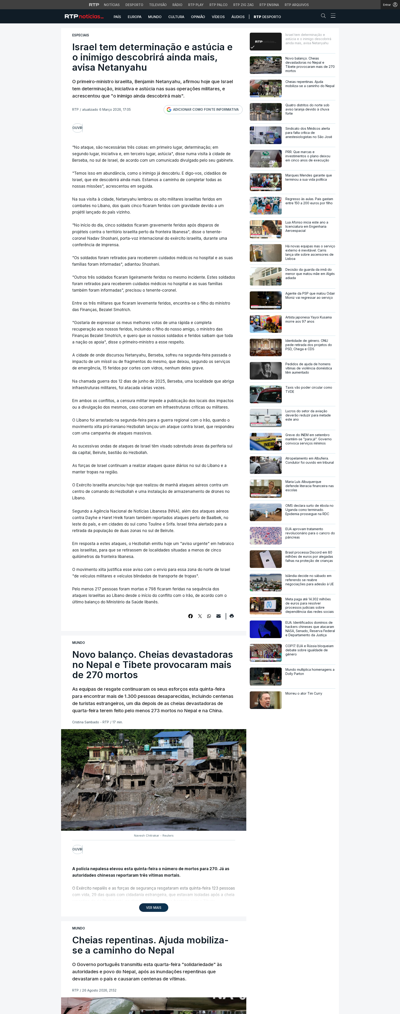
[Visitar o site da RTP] (94, 4)
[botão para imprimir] (231, 617)
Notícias (112, 5)
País (117, 17)
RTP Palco (218, 5)
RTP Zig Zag (243, 5)
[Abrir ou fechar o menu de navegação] (331, 16)
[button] (324, 16)
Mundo (155, 17)
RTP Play (196, 5)
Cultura (176, 17)
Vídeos (218, 17)
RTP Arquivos (297, 5)
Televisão (158, 5)
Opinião (198, 17)
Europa (134, 17)
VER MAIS (153, 908)
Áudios (238, 17)
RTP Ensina (269, 5)
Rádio (177, 5)
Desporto (134, 5)
